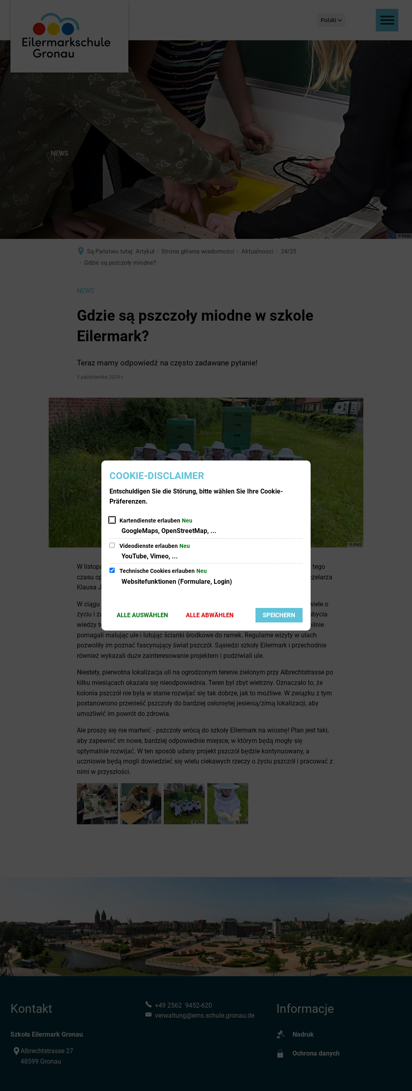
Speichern (279, 615)
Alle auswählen (142, 615)
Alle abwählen (210, 615)
